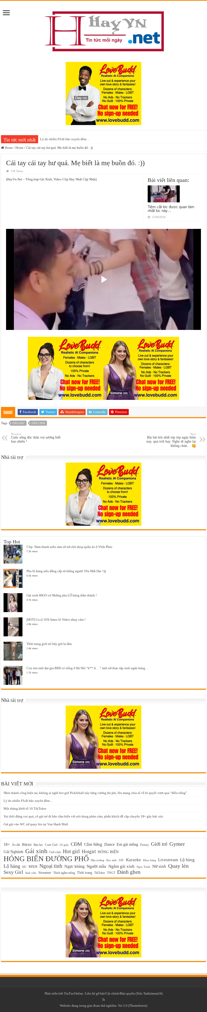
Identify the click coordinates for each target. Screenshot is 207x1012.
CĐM (76, 844)
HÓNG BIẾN (108, 852)
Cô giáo (64, 845)
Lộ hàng (12, 866)
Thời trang (84, 873)
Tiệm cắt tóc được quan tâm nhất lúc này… (171, 209)
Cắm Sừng (93, 844)
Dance (109, 844)
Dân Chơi (38, 423)
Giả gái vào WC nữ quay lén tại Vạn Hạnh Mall (36, 824)
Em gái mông (127, 844)
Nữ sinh (159, 866)
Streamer (44, 873)
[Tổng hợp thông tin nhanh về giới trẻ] (103, 30)
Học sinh (111, 860)
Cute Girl (51, 845)
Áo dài (16, 845)
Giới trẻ (159, 844)
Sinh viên (30, 872)
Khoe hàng (149, 860)
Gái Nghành (13, 851)
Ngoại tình (50, 866)
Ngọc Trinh (143, 866)
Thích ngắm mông (64, 873)
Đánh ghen (129, 872)
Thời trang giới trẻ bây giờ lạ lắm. (49, 644)
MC (24, 866)
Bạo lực (38, 845)
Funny (144, 845)
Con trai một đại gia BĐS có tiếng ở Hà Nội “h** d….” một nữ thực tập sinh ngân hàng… (87, 668)
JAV (121, 860)
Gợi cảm (55, 852)
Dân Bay (18, 423)
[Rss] (104, 1000)
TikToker (99, 873)
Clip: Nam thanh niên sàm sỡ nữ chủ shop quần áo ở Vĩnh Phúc (70, 547)
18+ (7, 844)
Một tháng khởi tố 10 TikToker (25, 808)
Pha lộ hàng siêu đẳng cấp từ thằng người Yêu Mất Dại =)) (66, 571)
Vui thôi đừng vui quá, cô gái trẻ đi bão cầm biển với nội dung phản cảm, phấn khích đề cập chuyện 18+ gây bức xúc (83, 816)
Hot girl (71, 851)
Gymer (177, 844)
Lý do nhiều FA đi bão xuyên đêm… (65, 139)
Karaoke (133, 859)
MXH (33, 866)
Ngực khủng (74, 866)
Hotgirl (89, 851)
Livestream (168, 859)
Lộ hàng (187, 859)
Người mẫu (96, 866)
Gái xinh (36, 850)
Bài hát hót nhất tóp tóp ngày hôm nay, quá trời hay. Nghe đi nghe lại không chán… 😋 (171, 440)
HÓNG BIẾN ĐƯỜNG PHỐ (46, 859)
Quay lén (178, 866)
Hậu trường (97, 860)
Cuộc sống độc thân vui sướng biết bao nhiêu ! (36, 437)
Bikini (27, 844)
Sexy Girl (13, 872)
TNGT (111, 873)
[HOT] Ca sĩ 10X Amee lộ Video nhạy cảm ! (56, 619)
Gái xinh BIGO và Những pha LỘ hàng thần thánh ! (62, 595)
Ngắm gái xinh (121, 866)
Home (8, 148)
